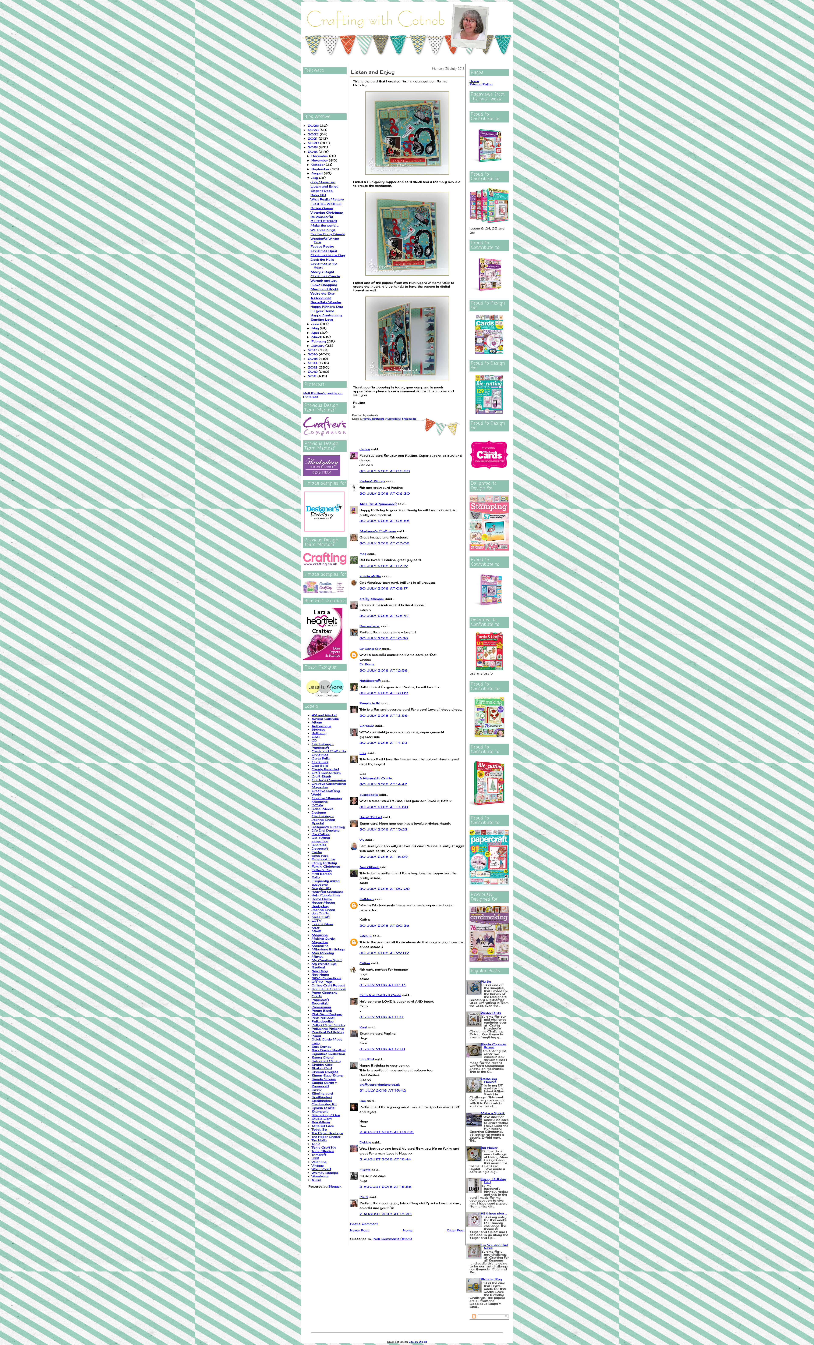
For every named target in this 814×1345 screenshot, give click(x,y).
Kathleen (367, 899)
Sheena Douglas (325, 1072)
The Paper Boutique (327, 1133)
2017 (313, 350)
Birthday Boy (491, 1279)
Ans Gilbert (369, 867)
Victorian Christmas (327, 212)
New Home (320, 974)
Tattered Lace (323, 1126)
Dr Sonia (367, 664)
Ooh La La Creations (329, 989)
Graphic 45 (321, 888)
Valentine (319, 1162)
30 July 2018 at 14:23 (383, 742)
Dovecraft (320, 848)
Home (408, 1230)
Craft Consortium (326, 773)
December (320, 156)
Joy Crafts (320, 913)
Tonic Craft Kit (324, 1147)
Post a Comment (364, 1223)
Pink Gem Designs (327, 1014)
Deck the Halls (322, 259)
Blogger (335, 1186)
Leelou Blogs (418, 1341)
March (317, 337)
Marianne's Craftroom (378, 531)
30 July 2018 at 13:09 (384, 693)
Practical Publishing (328, 1032)
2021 (313, 138)
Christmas (320, 762)
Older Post (455, 1230)
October (318, 164)
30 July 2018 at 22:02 (384, 953)
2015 (313, 358)
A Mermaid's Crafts (376, 778)
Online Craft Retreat (328, 985)
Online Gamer (322, 208)
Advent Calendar (325, 718)
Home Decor (322, 899)
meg (363, 553)
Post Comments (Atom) (392, 1239)
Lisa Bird (367, 1059)
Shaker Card (322, 1068)
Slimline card (322, 1093)
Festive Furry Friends (328, 234)
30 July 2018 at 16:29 (384, 856)
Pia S (364, 1197)
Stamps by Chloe (326, 1115)
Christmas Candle (325, 276)
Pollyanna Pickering (328, 1028)
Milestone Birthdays (328, 949)
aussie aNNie (370, 576)
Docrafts (319, 845)
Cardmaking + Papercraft (323, 745)
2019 (313, 147)
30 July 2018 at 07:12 (384, 566)
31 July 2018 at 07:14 (383, 985)
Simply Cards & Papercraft (324, 1084)
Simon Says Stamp (327, 1075)
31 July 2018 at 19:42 (383, 1090)
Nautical (318, 967)
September (320, 169)
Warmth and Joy (324, 280)
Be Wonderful (322, 216)
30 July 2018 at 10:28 (384, 638)
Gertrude (367, 725)
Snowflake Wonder (326, 302)
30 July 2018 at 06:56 (385, 521)
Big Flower (489, 1147)
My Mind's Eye (324, 963)
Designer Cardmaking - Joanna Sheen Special (323, 818)
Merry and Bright (324, 289)
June (315, 324)
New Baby (320, 971)
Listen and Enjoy (324, 186)
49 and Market (324, 715)
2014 (313, 363)
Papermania (321, 1007)
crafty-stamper (372, 599)
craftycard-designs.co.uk (380, 1084)
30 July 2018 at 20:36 (384, 925)
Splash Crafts (323, 1108)
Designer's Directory (328, 827)
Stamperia (320, 1111)
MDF (316, 927)
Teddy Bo (319, 1129)
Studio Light (322, 1118)
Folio (316, 877)
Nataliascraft (370, 680)
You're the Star (323, 293)
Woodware (320, 1176)
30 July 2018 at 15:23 (384, 829)
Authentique (321, 726)
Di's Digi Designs (326, 830)
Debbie (365, 1142)
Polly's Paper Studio (328, 1025)
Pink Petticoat (323, 1018)
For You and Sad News (494, 1246)
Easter (317, 852)
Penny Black (322, 1010)
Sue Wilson (321, 1122)
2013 (313, 367)
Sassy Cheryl (322, 1057)
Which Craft (321, 1169)
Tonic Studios (323, 1151)
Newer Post (359, 1230)
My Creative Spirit (327, 960)
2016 (313, 354)
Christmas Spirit (324, 251)
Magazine (320, 935)
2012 (313, 371)
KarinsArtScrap (372, 481)
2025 (314, 125)
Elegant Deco (322, 190)
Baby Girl (318, 195)
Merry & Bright (322, 272)
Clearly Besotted (325, 769)
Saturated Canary (326, 1061)
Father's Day (322, 870)
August (317, 173)
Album (317, 722)
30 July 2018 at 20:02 (385, 888)
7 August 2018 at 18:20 (386, 1214)
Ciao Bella (320, 765)
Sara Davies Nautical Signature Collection (329, 1052)
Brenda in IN (370, 703)
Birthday (318, 729)
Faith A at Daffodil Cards (380, 995)
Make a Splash (493, 1113)
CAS (315, 737)
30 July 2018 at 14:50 (384, 807)
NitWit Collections (326, 978)
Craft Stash (321, 776)
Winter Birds (491, 1013)
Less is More (322, 924)
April (315, 332)
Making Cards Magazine (323, 940)
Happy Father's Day (327, 306)
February (319, 341)
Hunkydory (320, 906)
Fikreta (365, 1169)
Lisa (363, 753)
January (318, 345)
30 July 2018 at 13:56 (384, 715)
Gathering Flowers (489, 1080)
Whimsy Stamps (325, 1172)
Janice (365, 449)
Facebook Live (323, 859)
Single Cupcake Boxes (493, 1045)
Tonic (316, 1144)
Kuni (363, 1027)
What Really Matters (327, 199)
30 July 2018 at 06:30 (385, 471)
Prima (316, 1036)
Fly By (486, 981)
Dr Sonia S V (370, 648)
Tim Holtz (319, 1140)
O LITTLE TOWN (324, 221)
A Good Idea (321, 298)
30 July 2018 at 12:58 (384, 670)
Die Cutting (321, 834)
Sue (363, 1101)
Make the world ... (325, 225)
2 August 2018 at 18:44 (385, 1159)
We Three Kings (323, 230)
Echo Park (320, 855)
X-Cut (316, 1180)
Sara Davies (321, 1046)
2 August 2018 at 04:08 (387, 1132)
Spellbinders (322, 1097)
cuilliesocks (369, 794)
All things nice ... (494, 1213)
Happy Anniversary (326, 315)
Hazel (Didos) (371, 817)
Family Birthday (324, 863)
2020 (314, 143)
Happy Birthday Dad (493, 1180)
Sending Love (322, 319)
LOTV (316, 920)
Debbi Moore (322, 809)
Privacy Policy (481, 84)
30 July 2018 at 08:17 (384, 588)
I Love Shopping (324, 285)
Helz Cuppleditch (326, 895)
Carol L (366, 935)
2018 (313, 151)
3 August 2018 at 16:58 (386, 1186)
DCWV (317, 805)
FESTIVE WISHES (326, 204)
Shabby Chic (322, 1064)
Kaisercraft (321, 917)
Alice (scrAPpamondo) (378, 504)
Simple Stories (324, 1079)
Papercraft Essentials (320, 1001)
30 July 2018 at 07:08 (385, 543)
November (320, 160)
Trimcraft (319, 1154)
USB (315, 1158)
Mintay (317, 956)
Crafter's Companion (329, 780)
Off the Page (322, 981)
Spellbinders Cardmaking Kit (324, 1102)
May (315, 328)
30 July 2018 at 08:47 (384, 616)
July (315, 177)
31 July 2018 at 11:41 (382, 1017)
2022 (314, 134)
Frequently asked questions (326, 882)
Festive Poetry (322, 246)
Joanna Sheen (323, 909)
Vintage (318, 1165)
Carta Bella (321, 758)
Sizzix (317, 1090)
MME (316, 931)
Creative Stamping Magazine (327, 799)
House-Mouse (323, 902)
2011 (313, 376)
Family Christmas (326, 866)
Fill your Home (322, 311)
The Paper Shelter (326, 1136)
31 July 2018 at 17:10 (382, 1049)
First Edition (322, 873)
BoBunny (319, 733)
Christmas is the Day (328, 255)
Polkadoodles (323, 1021)
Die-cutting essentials (321, 839)
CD (314, 740)
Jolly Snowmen (323, 182)
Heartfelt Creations (327, 891)
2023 (314, 130)
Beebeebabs (370, 626)
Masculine (320, 945)
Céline (365, 963)
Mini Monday (323, 953)
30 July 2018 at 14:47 (383, 784)
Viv (362, 839)
